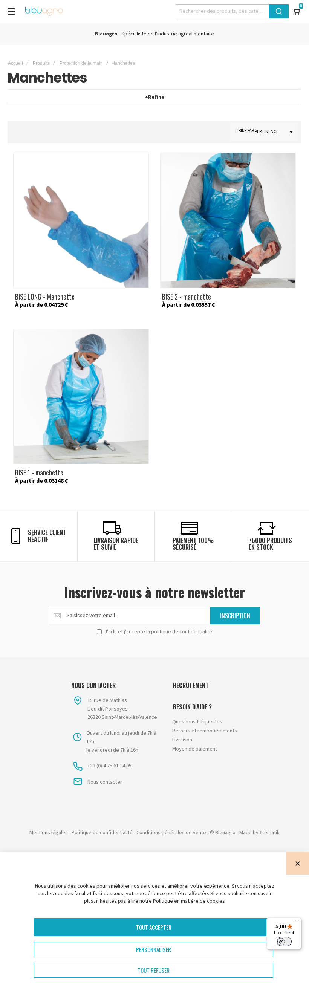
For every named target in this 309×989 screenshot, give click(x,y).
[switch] (284, 941)
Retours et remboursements (204, 731)
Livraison (182, 740)
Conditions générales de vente (171, 832)
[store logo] (44, 11)
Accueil (15, 63)
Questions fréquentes (197, 722)
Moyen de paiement (194, 749)
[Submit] (279, 11)
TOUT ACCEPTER (153, 927)
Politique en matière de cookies (189, 901)
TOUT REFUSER (154, 970)
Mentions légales (48, 832)
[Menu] (296, 921)
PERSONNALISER (153, 949)
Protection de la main (81, 63)
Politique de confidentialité (102, 832)
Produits (41, 63)
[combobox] (232, 11)
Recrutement (191, 685)
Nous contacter (104, 782)
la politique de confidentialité (179, 631)
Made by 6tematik (259, 832)
